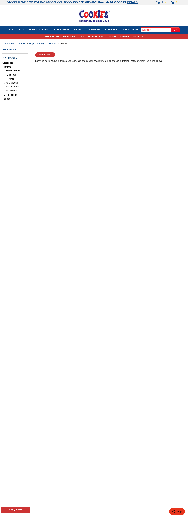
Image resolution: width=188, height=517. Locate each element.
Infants (21, 43)
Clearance (8, 43)
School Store (130, 30)
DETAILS (132, 2)
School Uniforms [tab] (39, 30)
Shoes (7, 99)
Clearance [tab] (111, 30)
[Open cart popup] (180, 2)
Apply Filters (15, 509)
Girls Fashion (10, 91)
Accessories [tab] (93, 30)
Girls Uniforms (11, 83)
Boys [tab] (21, 30)
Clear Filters (45, 55)
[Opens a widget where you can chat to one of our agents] (177, 512)
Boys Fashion (10, 95)
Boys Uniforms (11, 87)
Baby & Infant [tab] (61, 30)
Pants (11, 79)
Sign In (160, 2)
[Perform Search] (175, 29)
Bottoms (52, 43)
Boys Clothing (36, 43)
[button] (16, 30)
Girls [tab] (10, 30)
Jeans (64, 43)
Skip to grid (180, 43)
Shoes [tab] (77, 30)
